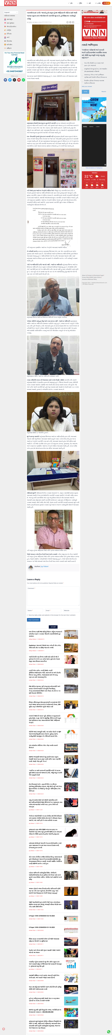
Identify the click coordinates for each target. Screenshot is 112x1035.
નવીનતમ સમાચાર (9, 16)
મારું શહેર (35, 22)
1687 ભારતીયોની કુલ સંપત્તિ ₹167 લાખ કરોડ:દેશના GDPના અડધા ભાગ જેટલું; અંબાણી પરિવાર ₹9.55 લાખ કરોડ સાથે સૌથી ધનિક (45, 904)
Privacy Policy (85, 277)
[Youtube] (19, 80)
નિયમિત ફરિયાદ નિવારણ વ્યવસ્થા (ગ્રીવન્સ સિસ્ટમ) (94, 82)
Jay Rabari (44, 566)
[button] (67, 22)
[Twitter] (10, 80)
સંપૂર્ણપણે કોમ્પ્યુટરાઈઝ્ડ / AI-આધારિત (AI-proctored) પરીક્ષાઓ (95, 70)
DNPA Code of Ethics (95, 277)
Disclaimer (97, 275)
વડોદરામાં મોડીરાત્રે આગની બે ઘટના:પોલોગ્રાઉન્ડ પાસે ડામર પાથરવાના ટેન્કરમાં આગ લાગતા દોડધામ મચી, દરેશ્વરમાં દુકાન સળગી (45, 845)
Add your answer (87, 86)
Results (104, 91)
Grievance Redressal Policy (89, 279)
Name (30, 610)
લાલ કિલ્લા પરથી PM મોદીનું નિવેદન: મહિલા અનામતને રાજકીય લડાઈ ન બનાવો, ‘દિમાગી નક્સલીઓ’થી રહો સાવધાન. (45, 634)
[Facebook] (5, 80)
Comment (31, 588)
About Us (84, 275)
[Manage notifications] (3, 1029)
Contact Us (91, 275)
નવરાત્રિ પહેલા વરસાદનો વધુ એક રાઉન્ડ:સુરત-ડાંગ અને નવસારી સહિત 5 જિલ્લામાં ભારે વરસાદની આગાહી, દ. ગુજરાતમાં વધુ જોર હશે (45, 964)
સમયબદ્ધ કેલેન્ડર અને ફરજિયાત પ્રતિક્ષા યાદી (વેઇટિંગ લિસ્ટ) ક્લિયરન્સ (95, 76)
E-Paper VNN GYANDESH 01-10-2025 (42, 927)
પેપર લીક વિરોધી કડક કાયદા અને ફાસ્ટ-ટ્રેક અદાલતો (94, 64)
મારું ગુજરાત (29, 22)
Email (48, 610)
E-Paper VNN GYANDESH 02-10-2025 (42, 916)
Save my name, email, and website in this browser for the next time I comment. (52, 615)
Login (102, 275)
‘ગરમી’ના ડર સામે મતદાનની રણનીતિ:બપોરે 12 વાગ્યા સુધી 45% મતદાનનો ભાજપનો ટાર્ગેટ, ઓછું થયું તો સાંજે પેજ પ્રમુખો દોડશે (45, 772)
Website (66, 610)
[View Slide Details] (94, 28)
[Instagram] (14, 80)
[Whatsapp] (23, 80)
